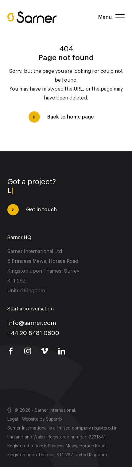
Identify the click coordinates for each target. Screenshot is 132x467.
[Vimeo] (45, 351)
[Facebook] (11, 351)
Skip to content (18, 4)
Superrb (54, 419)
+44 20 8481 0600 (33, 332)
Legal (12, 419)
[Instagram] (28, 351)
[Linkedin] (62, 351)
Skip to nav (50, 4)
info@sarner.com (31, 322)
